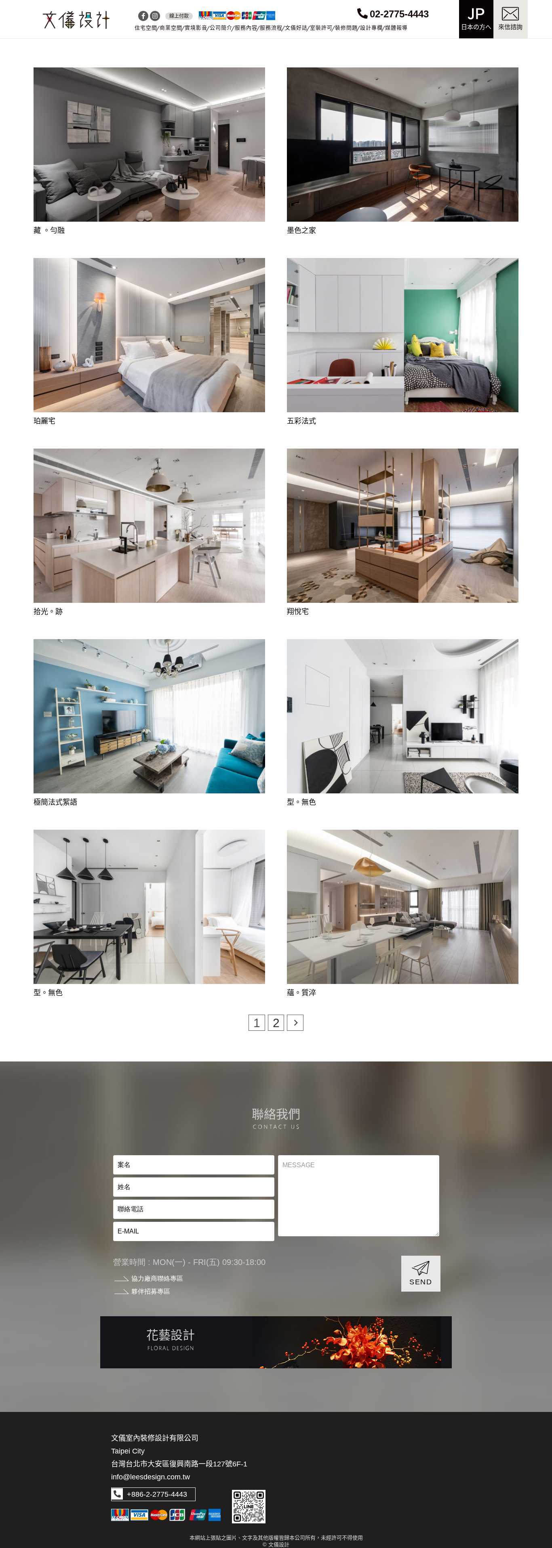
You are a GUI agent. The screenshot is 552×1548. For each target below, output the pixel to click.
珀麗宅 (44, 421)
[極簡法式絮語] (149, 646)
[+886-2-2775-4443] (117, 1494)
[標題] (76, 20)
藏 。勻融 (49, 231)
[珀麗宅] (149, 264)
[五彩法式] (402, 264)
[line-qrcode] (248, 1506)
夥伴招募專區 (150, 1291)
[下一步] (295, 1023)
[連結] (276, 1342)
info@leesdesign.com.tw (150, 1477)
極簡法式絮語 (55, 802)
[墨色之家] (402, 74)
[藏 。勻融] (149, 74)
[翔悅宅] (402, 455)
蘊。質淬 (301, 993)
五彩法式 (301, 421)
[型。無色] (402, 646)
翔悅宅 (298, 612)
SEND (420, 1282)
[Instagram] (155, 16)
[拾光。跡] (149, 455)
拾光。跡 (48, 612)
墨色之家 (301, 231)
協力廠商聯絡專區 (157, 1278)
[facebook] (143, 16)
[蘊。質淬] (402, 836)
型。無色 (301, 802)
